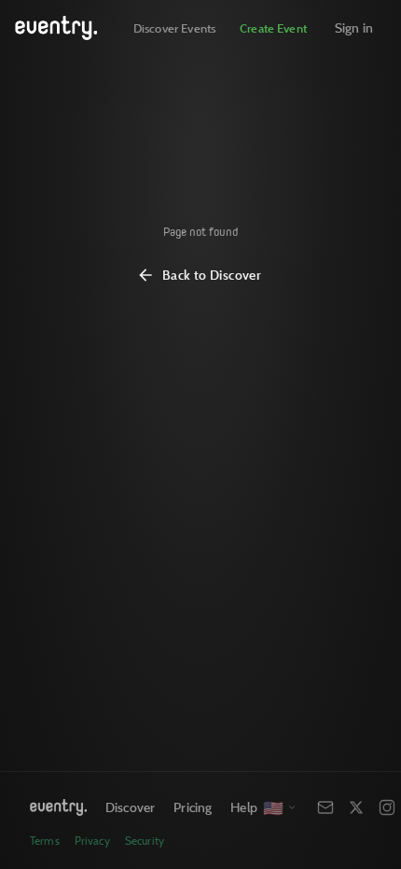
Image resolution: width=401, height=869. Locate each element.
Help (243, 807)
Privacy (92, 841)
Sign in (354, 27)
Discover (130, 807)
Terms (45, 841)
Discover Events (174, 28)
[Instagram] (387, 807)
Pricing (192, 807)
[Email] (325, 807)
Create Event (273, 28)
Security (144, 841)
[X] (356, 807)
